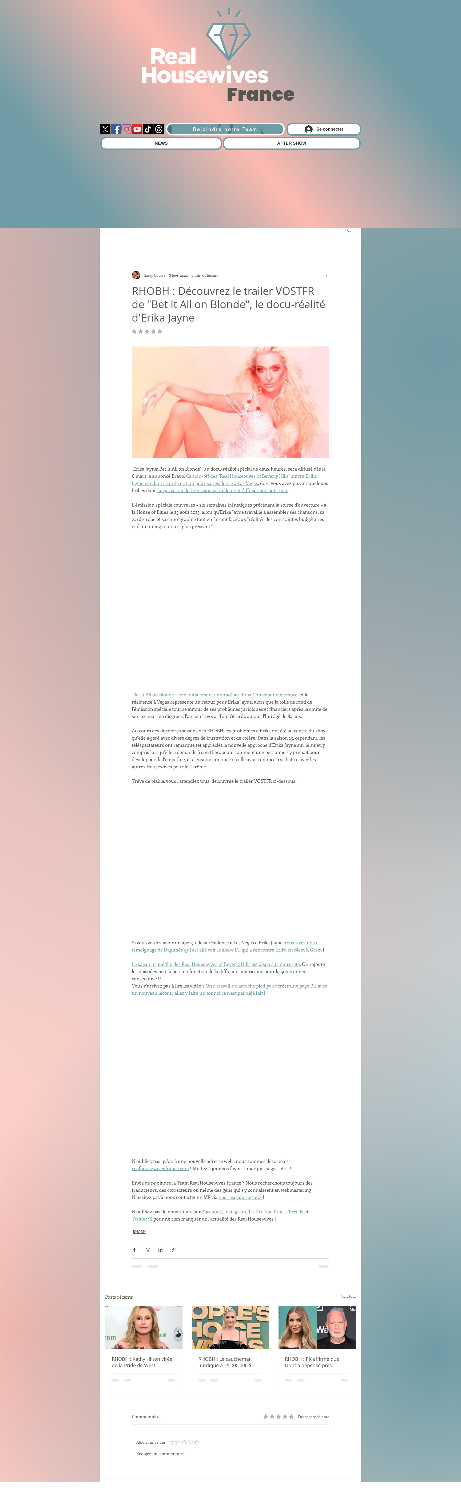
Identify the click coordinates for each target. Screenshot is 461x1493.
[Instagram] (126, 129)
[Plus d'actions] (326, 275)
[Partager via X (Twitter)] (147, 1102)
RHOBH (139, 1084)
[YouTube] (137, 129)
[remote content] (230, 554)
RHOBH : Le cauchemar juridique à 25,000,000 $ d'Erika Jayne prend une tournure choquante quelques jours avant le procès (225, 1215)
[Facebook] (116, 129)
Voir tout (348, 1148)
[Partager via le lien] (173, 1102)
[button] (349, 230)
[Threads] (158, 129)
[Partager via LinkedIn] (160, 1102)
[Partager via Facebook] (134, 1102)
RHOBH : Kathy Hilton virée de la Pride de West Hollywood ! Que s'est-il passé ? (142, 1215)
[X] (105, 129)
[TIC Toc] (148, 129)
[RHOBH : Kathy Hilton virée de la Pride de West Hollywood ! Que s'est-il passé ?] (143, 1180)
